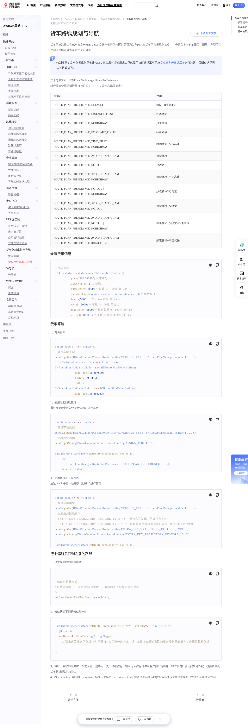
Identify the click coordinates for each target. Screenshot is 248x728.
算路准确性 (15, 151)
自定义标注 (15, 231)
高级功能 (13, 115)
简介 (11, 287)
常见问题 (13, 317)
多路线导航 (15, 175)
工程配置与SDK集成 (20, 79)
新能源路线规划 (17, 134)
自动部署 (13, 85)
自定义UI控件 (16, 237)
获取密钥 (10, 48)
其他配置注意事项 (19, 96)
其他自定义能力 (17, 243)
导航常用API (15, 306)
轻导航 (12, 274)
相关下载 (8, 338)
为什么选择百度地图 (109, 5)
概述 (6, 34)
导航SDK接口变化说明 (21, 73)
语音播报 (13, 194)
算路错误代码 (16, 312)
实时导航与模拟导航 (20, 164)
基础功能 (13, 109)
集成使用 (13, 293)
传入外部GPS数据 (18, 207)
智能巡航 (13, 170)
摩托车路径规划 (17, 139)
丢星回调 (13, 213)
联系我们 (202, 5)
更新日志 (8, 331)
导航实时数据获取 (19, 181)
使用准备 (10, 53)
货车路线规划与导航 (20, 261)
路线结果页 (15, 145)
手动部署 (13, 91)
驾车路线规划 (16, 128)
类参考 (7, 324)
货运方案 (13, 256)
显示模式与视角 (17, 225)
